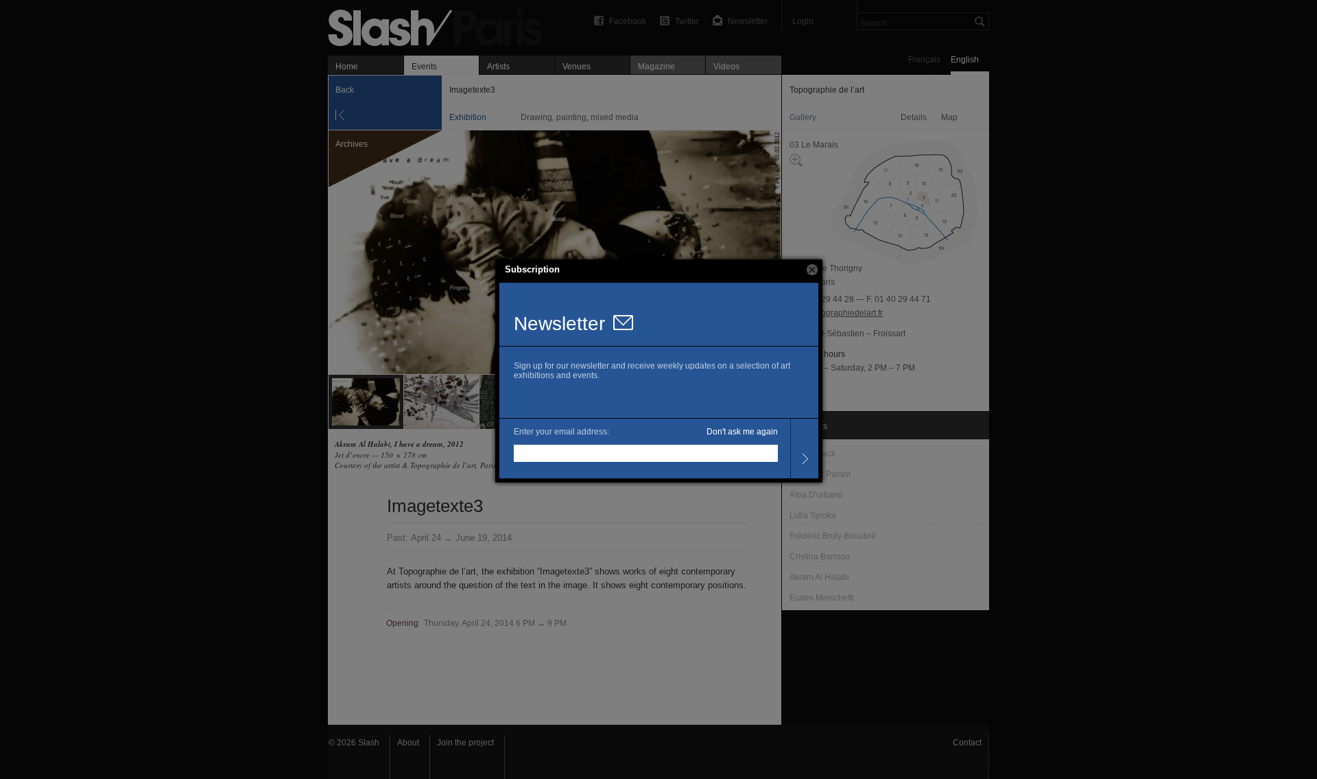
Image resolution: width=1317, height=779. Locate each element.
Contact (967, 742)
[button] (812, 269)
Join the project (465, 742)
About (408, 742)
